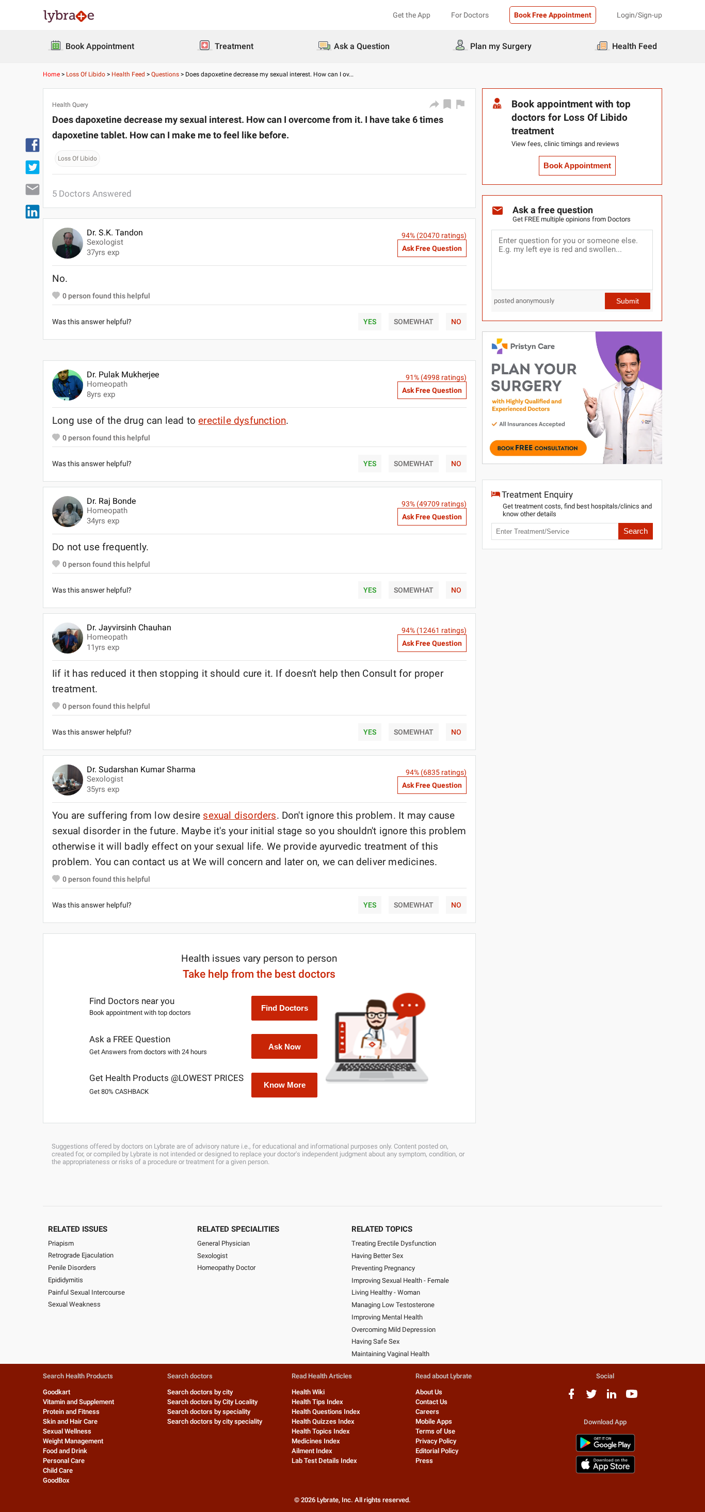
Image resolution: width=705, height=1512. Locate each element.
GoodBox (56, 1480)
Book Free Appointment (552, 15)
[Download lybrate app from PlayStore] (605, 1450)
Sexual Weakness (74, 1304)
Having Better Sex (377, 1256)
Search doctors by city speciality (214, 1421)
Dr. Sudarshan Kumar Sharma (141, 769)
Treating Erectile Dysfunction (393, 1243)
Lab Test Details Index (324, 1461)
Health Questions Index (326, 1411)
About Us (428, 1392)
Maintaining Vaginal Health (390, 1354)
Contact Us (431, 1402)
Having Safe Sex (375, 1341)
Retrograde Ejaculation (81, 1255)
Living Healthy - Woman (385, 1292)
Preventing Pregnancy (383, 1268)
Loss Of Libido (85, 74)
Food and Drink (65, 1451)
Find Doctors (284, 1008)
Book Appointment (577, 166)
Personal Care (64, 1461)
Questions (165, 74)
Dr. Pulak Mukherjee (123, 374)
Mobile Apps (433, 1421)
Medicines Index (316, 1441)
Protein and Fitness (71, 1411)
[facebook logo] (571, 1398)
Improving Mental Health (387, 1317)
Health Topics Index (321, 1431)
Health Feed (128, 74)
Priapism (61, 1243)
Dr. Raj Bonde (111, 501)
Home (51, 74)
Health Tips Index (317, 1402)
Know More (285, 1084)
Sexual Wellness (67, 1431)
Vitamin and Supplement (78, 1402)
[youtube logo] (632, 1398)
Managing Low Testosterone (393, 1305)
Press (424, 1461)
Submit (627, 301)
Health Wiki (308, 1392)
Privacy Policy (435, 1441)
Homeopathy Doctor (226, 1267)
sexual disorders (239, 815)
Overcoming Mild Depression (393, 1329)
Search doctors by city (200, 1392)
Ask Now (284, 1046)
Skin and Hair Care (70, 1421)
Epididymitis (65, 1280)
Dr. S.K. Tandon (115, 232)
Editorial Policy (436, 1451)
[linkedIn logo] (611, 1398)
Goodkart (56, 1392)
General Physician (223, 1243)
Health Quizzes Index (323, 1421)
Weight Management (73, 1441)
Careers (427, 1411)
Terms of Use (435, 1431)
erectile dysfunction (242, 420)
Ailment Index (312, 1451)
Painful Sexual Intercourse (86, 1292)
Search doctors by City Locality (212, 1402)
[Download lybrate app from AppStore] (605, 1471)
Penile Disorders (72, 1267)
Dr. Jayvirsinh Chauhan (129, 627)
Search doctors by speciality (208, 1411)
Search (635, 531)
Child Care (58, 1470)
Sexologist (212, 1256)
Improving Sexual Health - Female (400, 1280)
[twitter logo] (591, 1398)
